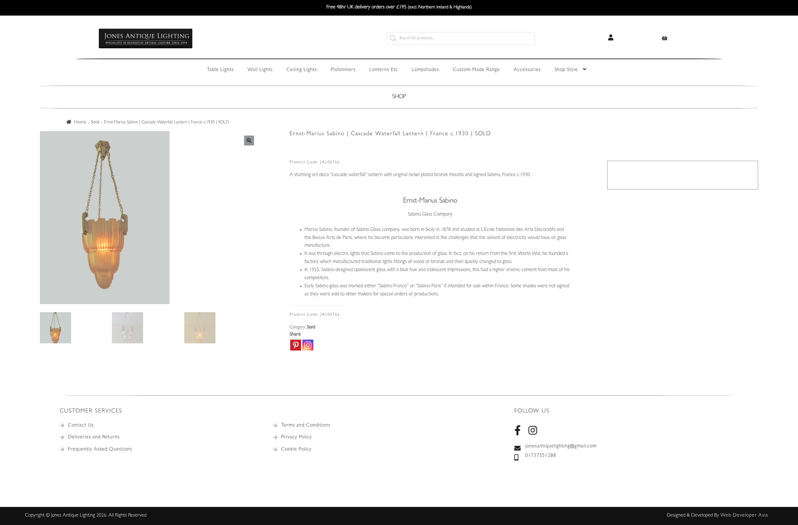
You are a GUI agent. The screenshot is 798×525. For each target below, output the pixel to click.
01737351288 (540, 455)
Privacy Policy (296, 437)
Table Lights (220, 70)
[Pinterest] (295, 345)
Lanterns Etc (383, 70)
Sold (95, 122)
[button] (249, 141)
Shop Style (566, 70)
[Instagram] (307, 345)
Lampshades (425, 70)
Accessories (527, 70)
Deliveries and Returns (94, 437)
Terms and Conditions (305, 425)
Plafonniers (343, 70)
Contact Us (81, 425)
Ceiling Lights (301, 70)
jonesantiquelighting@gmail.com (561, 446)
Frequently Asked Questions (100, 449)
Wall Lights (260, 70)
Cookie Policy (296, 449)
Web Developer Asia (744, 515)
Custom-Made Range (476, 70)
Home (80, 122)
